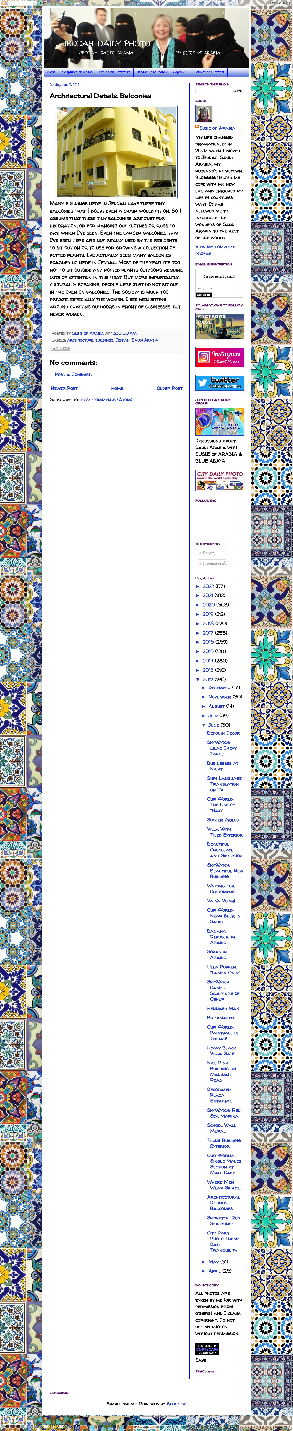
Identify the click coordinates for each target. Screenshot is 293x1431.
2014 (209, 660)
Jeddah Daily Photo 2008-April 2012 (163, 72)
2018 (209, 623)
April (215, 1271)
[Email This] (53, 349)
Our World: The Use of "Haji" (221, 805)
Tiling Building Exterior (224, 1143)
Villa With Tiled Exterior (225, 832)
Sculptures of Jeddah (77, 72)
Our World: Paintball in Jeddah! (222, 1033)
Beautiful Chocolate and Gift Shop (224, 850)
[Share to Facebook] (65, 349)
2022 (209, 586)
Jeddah (123, 340)
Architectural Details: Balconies (223, 1203)
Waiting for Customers (221, 888)
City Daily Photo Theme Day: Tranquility (223, 1241)
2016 (209, 642)
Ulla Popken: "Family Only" (223, 969)
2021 (209, 595)
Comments (213, 563)
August (217, 706)
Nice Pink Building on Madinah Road (221, 1071)
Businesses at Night (222, 766)
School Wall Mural (221, 1128)
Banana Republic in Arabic (221, 937)
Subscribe (203, 294)
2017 (209, 633)
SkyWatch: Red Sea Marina (224, 1113)
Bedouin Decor (223, 733)
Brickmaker (220, 1017)
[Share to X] (61, 349)
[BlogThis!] (57, 349)
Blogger (176, 1403)
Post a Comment (73, 374)
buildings (104, 340)
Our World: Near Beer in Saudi (224, 916)
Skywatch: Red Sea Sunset (223, 1220)
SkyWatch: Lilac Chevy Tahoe (222, 748)
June (215, 725)
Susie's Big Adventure (114, 72)
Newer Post (64, 388)
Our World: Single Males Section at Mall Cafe (224, 1164)
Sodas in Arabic (217, 954)
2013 (209, 670)
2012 (209, 679)
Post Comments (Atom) (106, 399)
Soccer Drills (223, 819)
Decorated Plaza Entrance (220, 1095)
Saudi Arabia (145, 340)
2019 (209, 614)
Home (51, 72)
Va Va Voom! (221, 900)
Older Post (169, 388)
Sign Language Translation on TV (224, 784)
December (220, 687)
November (221, 696)
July (214, 715)
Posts (208, 552)
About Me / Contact (210, 72)
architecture (80, 340)
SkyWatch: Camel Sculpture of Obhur (223, 990)
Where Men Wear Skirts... (224, 1185)
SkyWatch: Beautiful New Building (225, 871)
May (214, 1261)
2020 (209, 604)
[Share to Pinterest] (68, 349)
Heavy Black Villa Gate (221, 1051)
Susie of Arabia (217, 128)
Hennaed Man (223, 1008)
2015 (209, 651)
